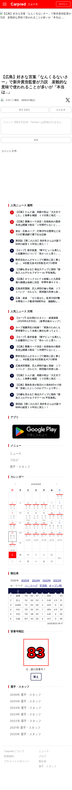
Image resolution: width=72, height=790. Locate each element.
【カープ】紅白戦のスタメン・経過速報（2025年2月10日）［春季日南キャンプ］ (39, 319)
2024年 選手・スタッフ (25, 707)
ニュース (15, 453)
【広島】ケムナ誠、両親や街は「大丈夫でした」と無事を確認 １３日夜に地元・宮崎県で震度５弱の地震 (38, 214)
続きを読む (24, 109)
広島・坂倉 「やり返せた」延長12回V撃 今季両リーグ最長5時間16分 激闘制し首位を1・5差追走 (39, 300)
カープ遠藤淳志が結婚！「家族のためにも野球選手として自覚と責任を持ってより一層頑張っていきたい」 (38, 329)
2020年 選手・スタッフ (25, 734)
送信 (36, 140)
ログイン (63, 4)
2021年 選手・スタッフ (25, 727)
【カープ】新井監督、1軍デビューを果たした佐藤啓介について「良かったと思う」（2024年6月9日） (39, 252)
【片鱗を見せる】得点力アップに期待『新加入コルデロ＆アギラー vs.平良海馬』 (38, 271)
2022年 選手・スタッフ (25, 721)
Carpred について (14, 751)
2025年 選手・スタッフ (25, 701)
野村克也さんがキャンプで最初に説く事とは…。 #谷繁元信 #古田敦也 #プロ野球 (38, 261)
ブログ (14, 460)
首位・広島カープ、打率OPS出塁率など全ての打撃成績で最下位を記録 (38, 233)
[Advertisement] (35, 179)
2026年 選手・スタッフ (25, 694)
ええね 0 (60, 109)
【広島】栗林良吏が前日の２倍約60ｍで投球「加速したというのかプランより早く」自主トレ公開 (39, 386)
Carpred (18, 4)
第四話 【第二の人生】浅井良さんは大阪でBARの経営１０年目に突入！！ (38, 242)
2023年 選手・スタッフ (25, 714)
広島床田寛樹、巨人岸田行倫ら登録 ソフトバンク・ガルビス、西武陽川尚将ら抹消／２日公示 (38, 290)
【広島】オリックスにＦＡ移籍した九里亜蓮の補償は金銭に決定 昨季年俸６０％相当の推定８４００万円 (38, 281)
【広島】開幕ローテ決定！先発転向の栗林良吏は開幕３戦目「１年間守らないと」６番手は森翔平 (38, 223)
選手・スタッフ (20, 466)
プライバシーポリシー (16, 761)
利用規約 (9, 756)
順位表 (42, 761)
